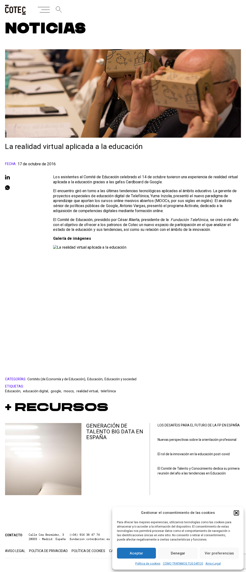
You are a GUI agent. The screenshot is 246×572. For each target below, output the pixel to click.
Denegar (178, 553)
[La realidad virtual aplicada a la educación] (147, 302)
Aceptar (136, 553)
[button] (236, 512)
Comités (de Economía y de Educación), (56, 379)
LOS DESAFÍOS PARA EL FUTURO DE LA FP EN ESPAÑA (199, 425)
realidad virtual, (87, 391)
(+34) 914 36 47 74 (84, 534)
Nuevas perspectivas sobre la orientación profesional (197, 439)
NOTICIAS (45, 28)
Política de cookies (147, 563)
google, (56, 391)
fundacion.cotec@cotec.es (89, 539)
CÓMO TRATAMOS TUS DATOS (183, 563)
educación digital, (36, 391)
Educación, (95, 379)
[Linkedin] (24, 177)
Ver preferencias (219, 553)
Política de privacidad (48, 551)
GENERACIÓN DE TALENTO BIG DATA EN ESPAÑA (114, 431)
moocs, (69, 391)
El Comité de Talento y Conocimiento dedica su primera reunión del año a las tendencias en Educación (199, 471)
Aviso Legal (213, 563)
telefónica (108, 391)
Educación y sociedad (120, 379)
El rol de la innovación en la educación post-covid (194, 454)
